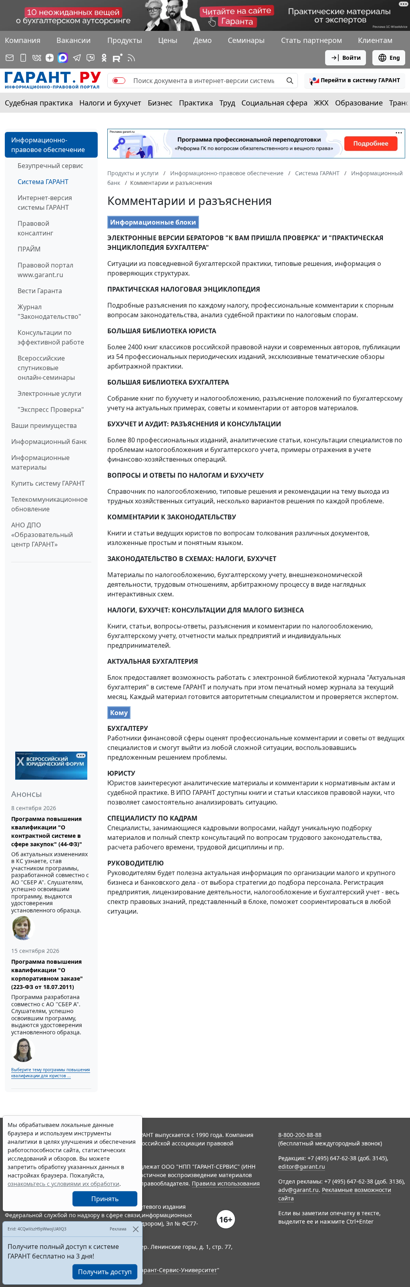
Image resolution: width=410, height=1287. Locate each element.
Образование (359, 102)
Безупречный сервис (50, 165)
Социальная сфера (274, 102)
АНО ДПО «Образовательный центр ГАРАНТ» (42, 535)
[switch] (119, 80)
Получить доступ (105, 1271)
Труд (227, 102)
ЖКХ (321, 102)
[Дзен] (50, 58)
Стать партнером (311, 40)
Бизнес (160, 102)
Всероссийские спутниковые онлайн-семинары (46, 368)
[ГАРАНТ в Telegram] (77, 58)
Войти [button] (351, 57)
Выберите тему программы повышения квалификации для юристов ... (50, 1072)
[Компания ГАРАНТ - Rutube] (118, 58)
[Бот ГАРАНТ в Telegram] (90, 58)
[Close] (135, 1229)
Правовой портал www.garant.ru (45, 270)
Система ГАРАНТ (43, 181)
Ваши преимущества (44, 425)
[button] (354, 80)
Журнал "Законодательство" (49, 311)
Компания (22, 40)
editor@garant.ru (301, 1166)
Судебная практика (39, 102)
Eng (395, 57)
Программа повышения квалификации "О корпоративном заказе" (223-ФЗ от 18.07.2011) (47, 974)
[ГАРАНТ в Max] (63, 58)
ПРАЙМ (29, 249)
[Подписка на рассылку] (9, 58)
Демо (202, 40)
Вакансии (73, 40)
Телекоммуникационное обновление (49, 504)
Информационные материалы (40, 462)
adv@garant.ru (298, 1190)
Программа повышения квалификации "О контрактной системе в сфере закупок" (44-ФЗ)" (46, 831)
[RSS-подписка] (131, 58)
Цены (167, 40)
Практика (196, 102)
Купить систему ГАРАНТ (48, 483)
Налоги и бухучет (110, 102)
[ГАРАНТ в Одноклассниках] (104, 58)
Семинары (246, 40)
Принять (105, 1198)
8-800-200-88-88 (300, 1135)
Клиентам (375, 40)
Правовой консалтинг (35, 228)
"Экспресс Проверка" (51, 409)
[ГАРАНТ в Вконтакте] (37, 58)
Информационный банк (48, 441)
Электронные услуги (49, 393)
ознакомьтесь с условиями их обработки (63, 1184)
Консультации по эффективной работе (51, 337)
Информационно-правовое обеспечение (48, 145)
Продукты (124, 40)
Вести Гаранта (40, 290)
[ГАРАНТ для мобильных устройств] (23, 58)
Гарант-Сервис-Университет (177, 1270)
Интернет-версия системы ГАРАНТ (45, 202)
